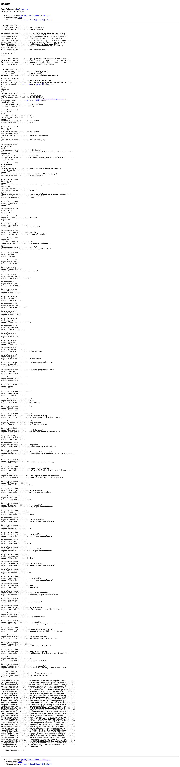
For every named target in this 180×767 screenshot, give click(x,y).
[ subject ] (40, 20)
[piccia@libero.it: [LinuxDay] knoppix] (36, 15)
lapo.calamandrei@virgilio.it (34, 84)
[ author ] (47, 20)
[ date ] (25, 20)
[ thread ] (32, 20)
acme (20, 18)
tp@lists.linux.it (23, 9)
